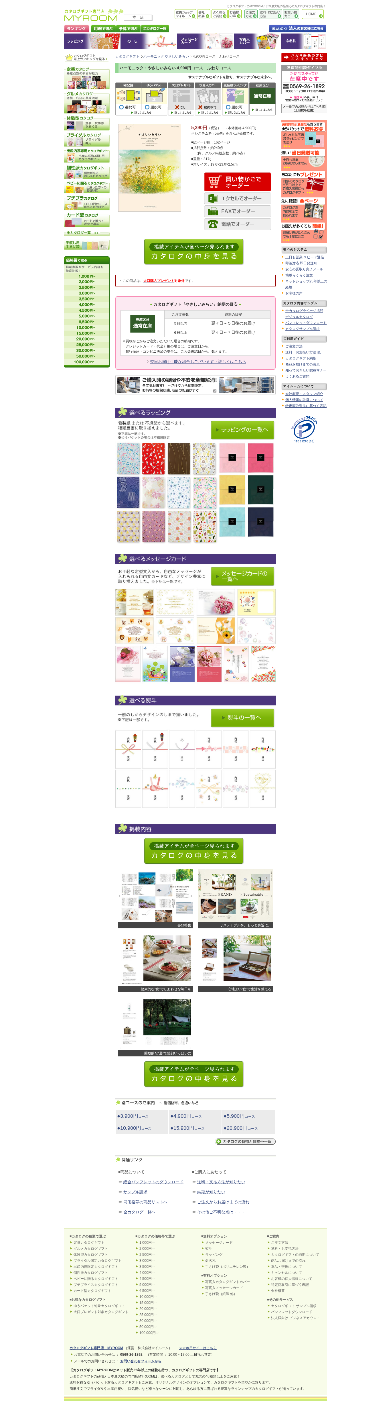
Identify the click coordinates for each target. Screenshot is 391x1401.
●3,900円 (133, 1116)
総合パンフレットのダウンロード (153, 1182)
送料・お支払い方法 (270, 14)
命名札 (304, 41)
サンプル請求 (135, 1192)
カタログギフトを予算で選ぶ (128, 28)
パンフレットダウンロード (306, 323)
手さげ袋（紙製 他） (221, 1294)
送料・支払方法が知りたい (221, 1182)
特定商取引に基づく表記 (290, 1285)
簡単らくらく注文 (299, 275)
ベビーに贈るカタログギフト (96, 1279)
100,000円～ (149, 1333)
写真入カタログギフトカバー (227, 1282)
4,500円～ (147, 1279)
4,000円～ (147, 1273)
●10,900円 (134, 1128)
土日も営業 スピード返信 (304, 257)
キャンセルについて (286, 1273)
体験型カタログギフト (91, 1255)
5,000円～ (147, 1285)
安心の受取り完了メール (304, 269)
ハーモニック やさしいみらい (166, 56)
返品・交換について (286, 1267)
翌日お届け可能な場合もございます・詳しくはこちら (198, 361)
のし (149, 41)
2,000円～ (147, 1249)
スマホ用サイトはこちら (198, 1348)
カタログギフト (314, 14)
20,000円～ (148, 1309)
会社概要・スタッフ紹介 (304, 394)
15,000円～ (148, 1303)
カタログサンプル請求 (302, 329)
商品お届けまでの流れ (302, 364)
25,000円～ (148, 1315)
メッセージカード (205, 41)
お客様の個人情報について (291, 1279)
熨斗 (208, 1249)
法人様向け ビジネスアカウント (295, 1318)
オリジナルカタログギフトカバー (257, 41)
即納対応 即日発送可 (301, 263)
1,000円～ (147, 1243)
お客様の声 (235, 14)
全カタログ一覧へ (139, 1212)
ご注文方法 (250, 14)
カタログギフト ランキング (76, 28)
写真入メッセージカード (224, 1288)
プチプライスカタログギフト (96, 1285)
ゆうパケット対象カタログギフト (99, 1306)
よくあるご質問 (219, 14)
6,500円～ (147, 1291)
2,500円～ (147, 1255)
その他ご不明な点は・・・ (221, 1212)
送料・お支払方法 (285, 1249)
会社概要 (203, 14)
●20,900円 (241, 1128)
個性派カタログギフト (91, 1273)
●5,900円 (239, 1116)
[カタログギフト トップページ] (94, 19)
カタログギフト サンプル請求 (294, 1306)
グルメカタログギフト (91, 1249)
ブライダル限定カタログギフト (98, 1261)
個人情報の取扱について (304, 400)
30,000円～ (148, 1321)
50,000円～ (148, 1327)
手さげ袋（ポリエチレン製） (227, 1267)
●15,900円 (187, 1128)
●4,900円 (186, 1116)
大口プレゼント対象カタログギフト (101, 1312)
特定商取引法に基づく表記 (306, 406)
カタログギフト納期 (300, 358)
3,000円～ (147, 1261)
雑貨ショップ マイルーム (177, 14)
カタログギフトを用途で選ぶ (102, 28)
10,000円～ (148, 1297)
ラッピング (92, 41)
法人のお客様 (286, 28)
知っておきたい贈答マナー (306, 370)
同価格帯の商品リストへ (145, 1202)
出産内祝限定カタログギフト (96, 1267)
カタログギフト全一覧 (155, 28)
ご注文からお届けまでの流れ (223, 1202)
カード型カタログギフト (92, 1291)
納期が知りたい (211, 1192)
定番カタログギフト (89, 1243)
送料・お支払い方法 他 (303, 352)
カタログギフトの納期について (295, 1255)
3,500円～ (147, 1267)
